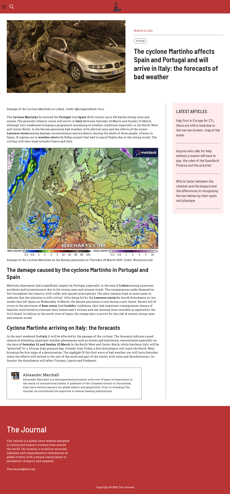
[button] (11, 6)
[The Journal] (116, 6)
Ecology (140, 40)
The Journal (126, 487)
